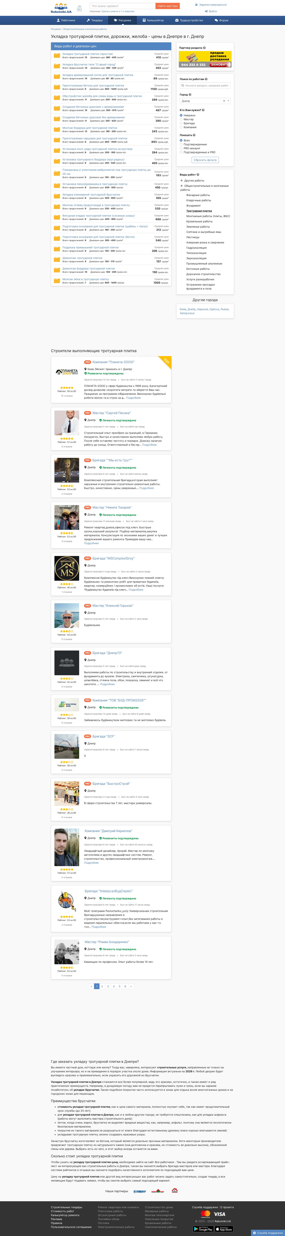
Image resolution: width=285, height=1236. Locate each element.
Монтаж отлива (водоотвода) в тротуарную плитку (96, 205)
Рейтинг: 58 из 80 (67, 391)
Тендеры (97, 20)
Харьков (202, 309)
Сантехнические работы (161, 1227)
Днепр (192, 309)
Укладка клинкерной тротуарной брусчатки (91, 194)
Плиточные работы (110, 1211)
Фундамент (193, 205)
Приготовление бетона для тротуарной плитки (93, 85)
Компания (190, 127)
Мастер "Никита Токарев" (112, 507)
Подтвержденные (195, 144)
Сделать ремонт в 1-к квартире (118, 11)
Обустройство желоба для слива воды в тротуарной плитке (102, 96)
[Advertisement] (111, 317)
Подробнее (133, 397)
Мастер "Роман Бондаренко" (107, 942)
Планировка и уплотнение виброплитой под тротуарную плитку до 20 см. (107, 171)
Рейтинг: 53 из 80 (67, 489)
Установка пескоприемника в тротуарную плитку (95, 184)
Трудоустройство (191, 20)
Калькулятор (155, 20)
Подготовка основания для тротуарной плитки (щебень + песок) (105, 226)
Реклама (56, 1219)
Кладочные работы (198, 200)
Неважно (189, 115)
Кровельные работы (199, 221)
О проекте (227, 1207)
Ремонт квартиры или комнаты (118, 1207)
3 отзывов (67, 541)
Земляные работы (198, 226)
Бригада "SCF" (104, 736)
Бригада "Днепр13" (107, 653)
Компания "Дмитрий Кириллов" (108, 831)
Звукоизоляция (196, 258)
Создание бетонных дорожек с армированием (93, 106)
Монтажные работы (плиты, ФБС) (208, 216)
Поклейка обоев (108, 1219)
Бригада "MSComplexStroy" (114, 558)
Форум (223, 20)
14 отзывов (67, 396)
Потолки (103, 1223)
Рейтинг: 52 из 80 (67, 971)
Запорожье (187, 313)
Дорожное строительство (203, 274)
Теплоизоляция (196, 253)
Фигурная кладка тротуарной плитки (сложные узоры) (99, 215)
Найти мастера (168, 6)
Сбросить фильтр (205, 160)
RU (79, 9)
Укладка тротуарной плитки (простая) (88, 54)
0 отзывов (67, 446)
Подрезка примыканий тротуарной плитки (91, 247)
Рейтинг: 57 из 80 (67, 442)
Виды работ (188, 174)
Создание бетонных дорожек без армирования (94, 117)
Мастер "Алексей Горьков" (113, 606)
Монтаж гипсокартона (159, 1215)
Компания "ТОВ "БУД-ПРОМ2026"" (119, 700)
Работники (68, 20)
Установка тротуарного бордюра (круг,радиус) (94, 159)
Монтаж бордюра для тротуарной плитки (90, 127)
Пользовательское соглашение (71, 1227)
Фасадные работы (198, 195)
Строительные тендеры (66, 1207)
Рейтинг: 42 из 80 (67, 682)
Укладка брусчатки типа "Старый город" (89, 64)
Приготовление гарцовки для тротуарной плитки (95, 138)
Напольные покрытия (159, 1219)
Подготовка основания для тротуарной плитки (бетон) (99, 236)
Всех (187, 140)
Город (184, 94)
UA (79, 6)
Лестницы (192, 237)
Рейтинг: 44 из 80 (67, 635)
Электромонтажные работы (116, 1227)
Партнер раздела (190, 47)
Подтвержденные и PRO (199, 152)
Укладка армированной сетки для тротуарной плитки (98, 75)
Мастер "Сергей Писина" (112, 413)
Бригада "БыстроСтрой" (111, 784)
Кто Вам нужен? (191, 110)
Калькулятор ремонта (65, 1215)
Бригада (189, 123)
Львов (224, 309)
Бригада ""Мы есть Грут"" (112, 460)
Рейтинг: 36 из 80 (67, 813)
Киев (183, 309)
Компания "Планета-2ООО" (114, 362)
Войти (213, 11)
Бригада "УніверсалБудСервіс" (109, 891)
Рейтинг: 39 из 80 (67, 718)
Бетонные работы (198, 268)
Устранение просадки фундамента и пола (200, 286)
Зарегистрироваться (213, 4)
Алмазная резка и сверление (205, 242)
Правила (56, 1223)
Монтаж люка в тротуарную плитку (86, 279)
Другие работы (194, 180)
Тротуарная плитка (199, 210)
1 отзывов (67, 592)
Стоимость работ (62, 1211)
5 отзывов (67, 877)
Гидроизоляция (196, 247)
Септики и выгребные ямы (203, 232)
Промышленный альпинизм (204, 263)
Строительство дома (159, 1207)
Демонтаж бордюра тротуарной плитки (89, 268)
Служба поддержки (270, 1233)
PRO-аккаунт (192, 148)
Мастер (189, 119)
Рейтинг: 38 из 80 (67, 765)
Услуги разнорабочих (200, 279)
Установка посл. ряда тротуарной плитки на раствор (97, 149)
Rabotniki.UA (223, 1221)
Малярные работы (157, 1211)
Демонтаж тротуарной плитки (82, 258)
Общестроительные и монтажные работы (204, 187)
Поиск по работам (192, 79)
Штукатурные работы (112, 1215)
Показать (186, 135)
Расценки (125, 20)
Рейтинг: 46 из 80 (67, 587)
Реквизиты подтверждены (106, 373)
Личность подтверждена (119, 420)
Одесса (214, 309)
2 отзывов (67, 494)
